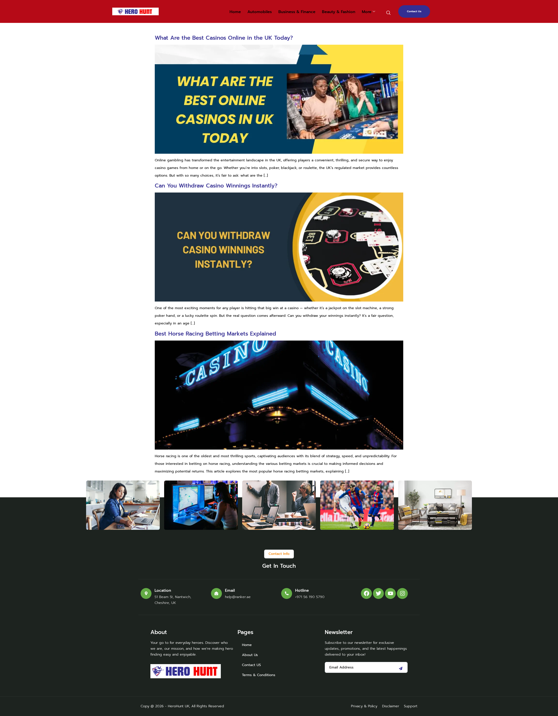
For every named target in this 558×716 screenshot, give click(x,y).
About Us (250, 655)
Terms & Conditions (258, 675)
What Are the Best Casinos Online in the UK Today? (224, 38)
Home (235, 12)
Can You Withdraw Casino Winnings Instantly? (216, 186)
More (366, 12)
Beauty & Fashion (338, 12)
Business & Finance (296, 12)
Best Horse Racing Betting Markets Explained (215, 334)
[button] (388, 13)
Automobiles (259, 12)
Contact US (251, 665)
